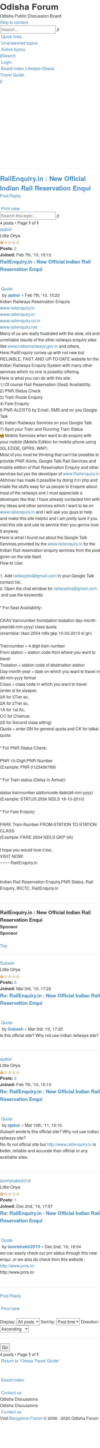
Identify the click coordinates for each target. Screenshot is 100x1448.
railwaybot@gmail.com (35, 576)
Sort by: (48, 1322)
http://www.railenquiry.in (69, 1144)
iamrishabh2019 (15, 1181)
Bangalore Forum (25, 1418)
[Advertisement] (50, 123)
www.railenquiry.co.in (20, 320)
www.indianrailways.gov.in (33, 346)
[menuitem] (19, 43)
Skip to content (14, 22)
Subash (7, 963)
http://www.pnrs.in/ (17, 1266)
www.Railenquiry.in (81, 474)
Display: (8, 1322)
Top (3, 946)
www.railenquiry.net (18, 327)
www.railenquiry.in (17, 308)
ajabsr (6, 229)
